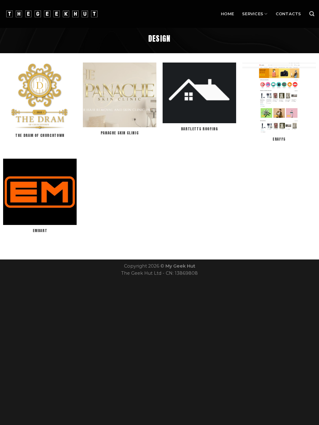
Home (227, 14)
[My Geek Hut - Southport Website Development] (52, 14)
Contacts (288, 14)
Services (252, 14)
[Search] (311, 14)
